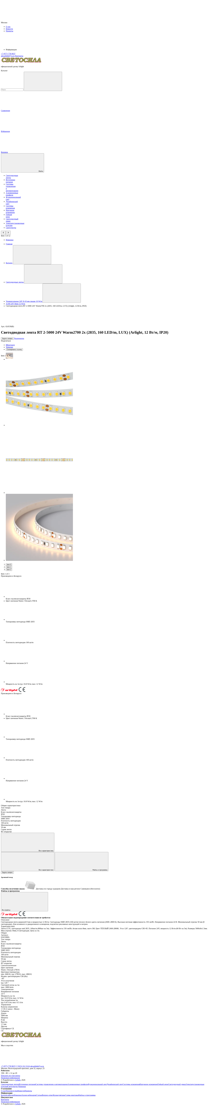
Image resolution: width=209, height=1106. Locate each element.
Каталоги (5, 1095)
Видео (11, 1095)
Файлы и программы (99, 870)
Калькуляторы (59, 1095)
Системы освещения (10, 207)
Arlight (17, 1080)
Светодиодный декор (177, 1084)
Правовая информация (10, 1078)
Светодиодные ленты (10, 1084)
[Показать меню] (32, 254)
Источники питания (10, 181)
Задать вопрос (7, 338)
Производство (11, 1091)
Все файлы (6, 910)
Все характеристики (45, 851)
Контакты (19, 56)
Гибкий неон (9, 216)
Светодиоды (11, 228)
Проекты (9, 31)
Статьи (39, 1095)
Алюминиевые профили (12, 194)
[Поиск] (43, 81)
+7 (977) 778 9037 (8, 1066)
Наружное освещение (10, 211)
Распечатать (19, 338)
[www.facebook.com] (19, 1064)
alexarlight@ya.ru (37, 1066)
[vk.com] (55, 1064)
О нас (8, 27)
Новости (9, 29)
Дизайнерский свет (115, 1084)
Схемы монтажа (71, 1095)
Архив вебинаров (29, 1095)
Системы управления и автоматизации (51, 1084)
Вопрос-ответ (47, 1095)
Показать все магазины (10, 1076)
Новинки (9, 240)
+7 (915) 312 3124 (22, 1066)
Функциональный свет (97, 1084)
